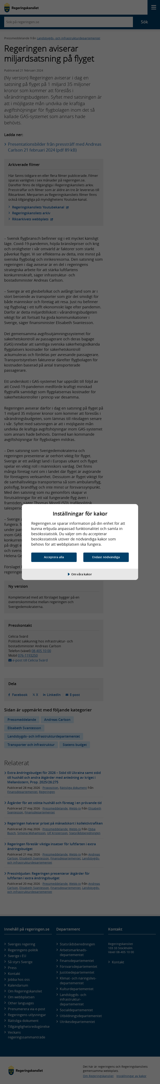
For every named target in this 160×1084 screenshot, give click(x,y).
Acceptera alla (54, 557)
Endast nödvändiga (106, 557)
